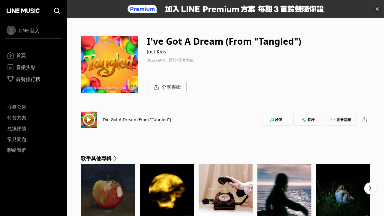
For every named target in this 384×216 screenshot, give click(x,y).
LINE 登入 (29, 30)
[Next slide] (370, 188)
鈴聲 (278, 119)
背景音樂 (344, 119)
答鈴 (311, 119)
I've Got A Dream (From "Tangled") (137, 119)
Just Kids (156, 51)
